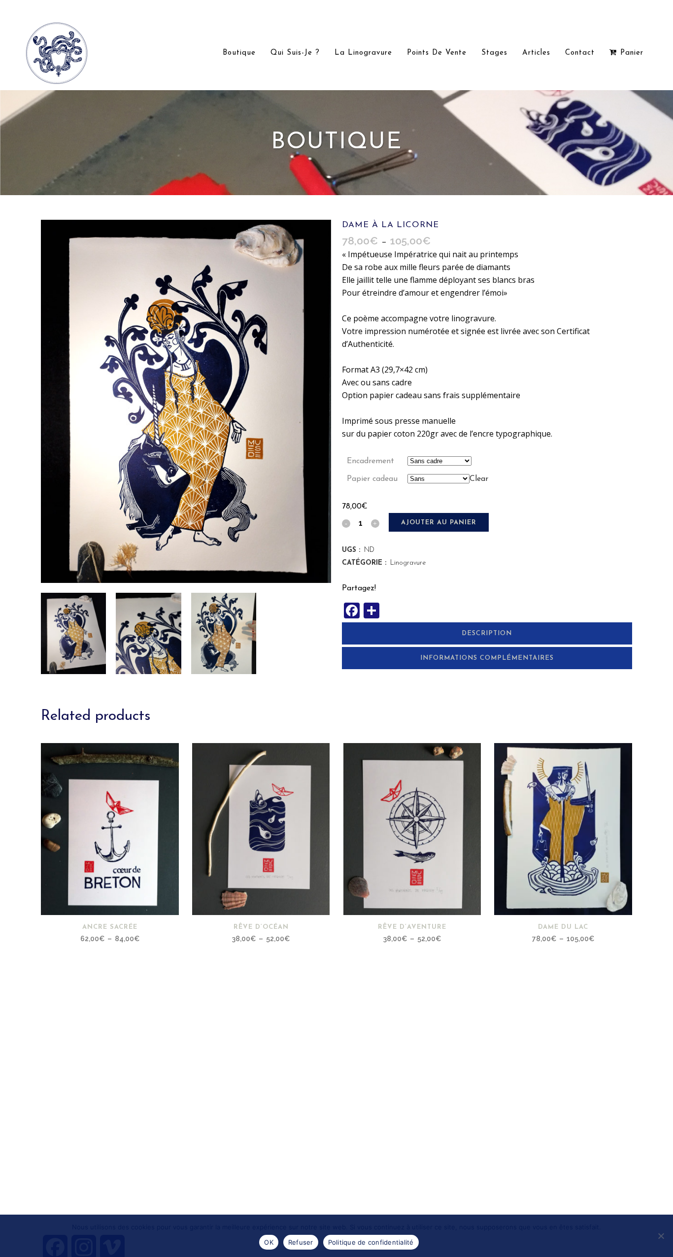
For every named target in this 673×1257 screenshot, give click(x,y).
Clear (479, 479)
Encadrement (370, 461)
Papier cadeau (372, 479)
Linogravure (408, 563)
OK (268, 1242)
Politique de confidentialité (371, 1242)
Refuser (300, 1242)
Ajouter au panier (438, 522)
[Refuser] (661, 1236)
